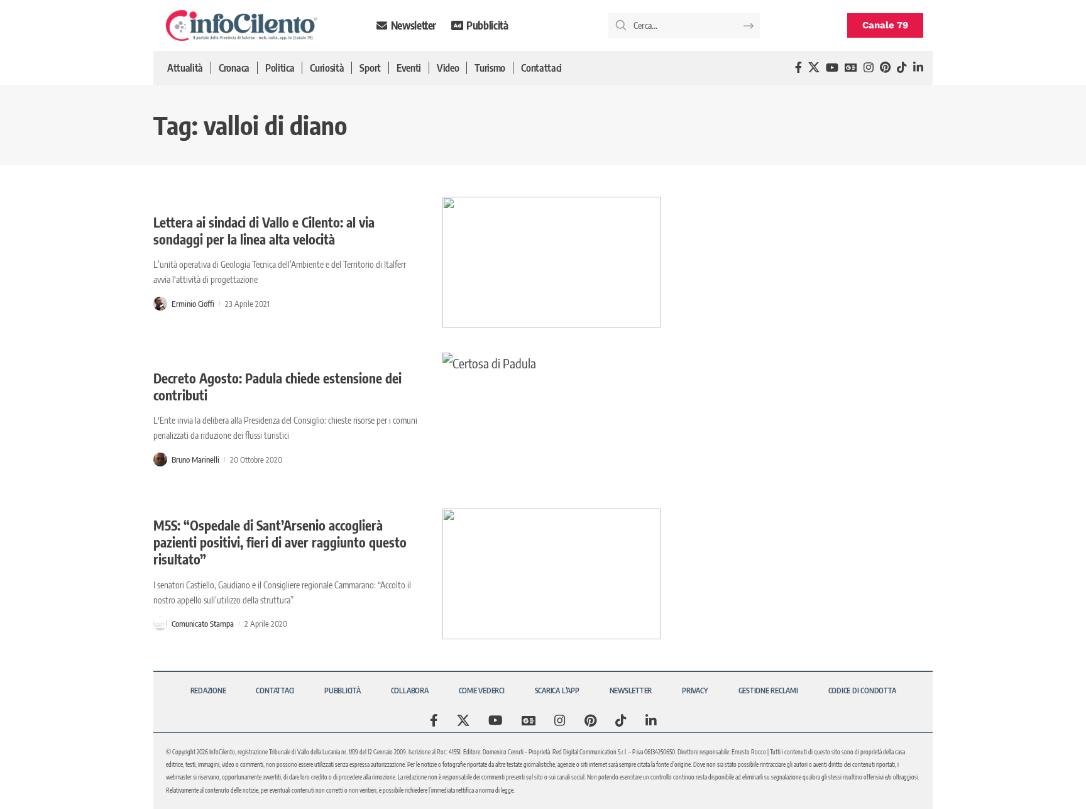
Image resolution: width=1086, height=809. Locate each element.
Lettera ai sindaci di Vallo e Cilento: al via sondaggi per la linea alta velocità (264, 231)
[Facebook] (798, 67)
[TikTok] (902, 67)
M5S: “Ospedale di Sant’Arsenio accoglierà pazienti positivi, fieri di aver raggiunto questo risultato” (280, 542)
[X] (814, 67)
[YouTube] (832, 67)
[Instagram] (868, 67)
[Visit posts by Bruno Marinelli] (160, 459)
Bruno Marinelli (195, 459)
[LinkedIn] (918, 67)
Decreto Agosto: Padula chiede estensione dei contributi (277, 387)
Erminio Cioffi (193, 304)
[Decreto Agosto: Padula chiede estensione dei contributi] (551, 418)
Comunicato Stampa (203, 624)
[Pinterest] (885, 67)
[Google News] (851, 67)
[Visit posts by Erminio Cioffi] (160, 304)
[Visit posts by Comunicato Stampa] (160, 623)
